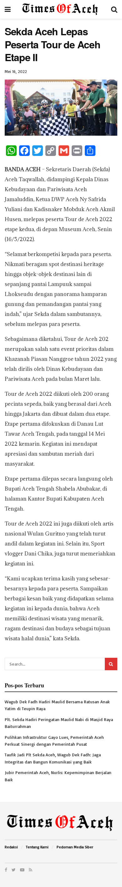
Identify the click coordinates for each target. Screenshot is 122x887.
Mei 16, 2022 (16, 71)
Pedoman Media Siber (75, 847)
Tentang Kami (37, 847)
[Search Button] (111, 664)
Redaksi (11, 847)
